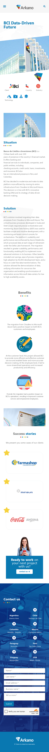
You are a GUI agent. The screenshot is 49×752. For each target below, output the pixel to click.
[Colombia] (14, 624)
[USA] (35, 652)
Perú (35, 643)
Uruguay (14, 657)
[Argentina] (14, 610)
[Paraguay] (14, 638)
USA (35, 657)
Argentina (14, 615)
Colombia (14, 629)
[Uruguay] (14, 652)
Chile (35, 615)
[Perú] (35, 638)
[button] (4, 6)
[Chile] (35, 610)
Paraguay (14, 643)
